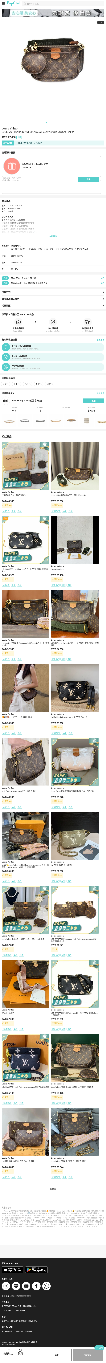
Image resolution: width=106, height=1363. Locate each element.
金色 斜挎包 (9, 1218)
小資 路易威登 (64, 1222)
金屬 (50, 1216)
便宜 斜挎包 (9, 1227)
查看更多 (53, 236)
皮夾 (35, 1306)
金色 (45, 1216)
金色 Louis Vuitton (90, 1216)
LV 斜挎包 (57, 1218)
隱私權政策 (32, 1321)
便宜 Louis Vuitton (27, 1224)
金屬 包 (79, 1220)
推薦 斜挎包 (50, 1227)
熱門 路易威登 (76, 1222)
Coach (4, 1310)
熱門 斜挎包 (30, 1227)
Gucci (10, 1310)
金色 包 (18, 1218)
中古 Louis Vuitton (72, 1224)
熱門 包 (80, 1227)
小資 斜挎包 (19, 1227)
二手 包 (59, 1227)
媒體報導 (28, 1331)
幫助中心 (5, 1321)
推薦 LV (30, 1222)
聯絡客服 (14, 1321)
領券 (88, 179)
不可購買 (88, 1355)
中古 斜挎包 (40, 1227)
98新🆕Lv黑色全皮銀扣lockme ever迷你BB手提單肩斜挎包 (46, 1213)
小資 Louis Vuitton (42, 1224)
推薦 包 (94, 1227)
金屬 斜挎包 (70, 1220)
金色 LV (67, 1216)
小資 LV (8, 1222)
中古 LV (23, 1222)
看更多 (53, 1189)
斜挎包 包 (87, 1220)
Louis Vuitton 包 (59, 1220)
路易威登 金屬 (92, 1218)
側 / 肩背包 (27, 1306)
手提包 (16, 384)
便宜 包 (66, 1227)
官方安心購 (16, 1306)
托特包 (28, 384)
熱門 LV (15, 1222)
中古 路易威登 (88, 1222)
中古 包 (87, 1227)
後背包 (39, 384)
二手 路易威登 (40, 1222)
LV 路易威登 (26, 1218)
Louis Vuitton (16, 262)
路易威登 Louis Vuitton (77, 1218)
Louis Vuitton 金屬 (27, 1220)
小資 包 (73, 1227)
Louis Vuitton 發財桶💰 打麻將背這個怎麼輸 (73, 1211)
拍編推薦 (19, 1331)
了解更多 (100, 340)
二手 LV (95, 1220)
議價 (57, 1355)
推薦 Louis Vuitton (87, 1224)
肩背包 (20, 256)
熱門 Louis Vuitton (57, 1224)
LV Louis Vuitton (39, 1218)
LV (22, 1216)
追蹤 (94, 401)
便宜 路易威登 (52, 1222)
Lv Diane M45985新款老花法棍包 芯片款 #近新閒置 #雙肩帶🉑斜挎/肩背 (28, 1211)
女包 (13, 256)
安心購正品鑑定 (8, 1331)
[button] (14, 409)
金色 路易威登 (76, 1216)
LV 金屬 (49, 1218)
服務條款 (22, 1321)
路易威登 (27, 1216)
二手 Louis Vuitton (11, 1224)
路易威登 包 (14, 1220)
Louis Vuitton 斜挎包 (43, 1220)
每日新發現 (6, 1306)
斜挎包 (56, 1216)
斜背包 (50, 384)
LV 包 (65, 1218)
